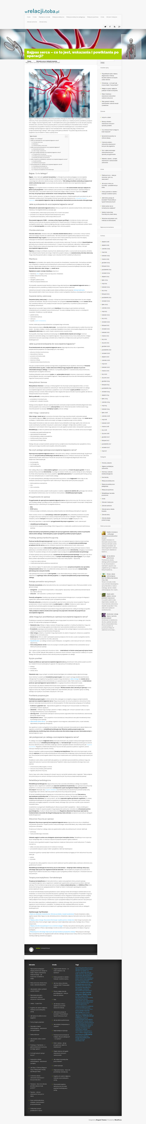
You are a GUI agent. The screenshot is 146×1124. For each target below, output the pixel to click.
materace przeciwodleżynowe (84, 1002)
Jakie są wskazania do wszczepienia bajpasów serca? (45, 140)
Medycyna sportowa (92, 17)
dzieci (85, 979)
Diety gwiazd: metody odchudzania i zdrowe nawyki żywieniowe (110, 103)
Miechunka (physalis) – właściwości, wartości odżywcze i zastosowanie (37, 997)
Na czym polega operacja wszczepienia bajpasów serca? (46, 152)
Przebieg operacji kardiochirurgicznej (42, 155)
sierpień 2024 (105, 276)
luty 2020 (104, 374)
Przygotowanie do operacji (39, 154)
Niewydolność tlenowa (38, 149)
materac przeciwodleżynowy (84, 1007)
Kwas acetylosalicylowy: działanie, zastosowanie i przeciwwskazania (37, 1102)
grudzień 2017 (106, 437)
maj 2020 (104, 363)
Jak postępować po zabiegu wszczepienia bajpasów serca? (46, 164)
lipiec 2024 (105, 280)
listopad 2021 (105, 325)
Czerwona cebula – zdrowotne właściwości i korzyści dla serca (37, 1077)
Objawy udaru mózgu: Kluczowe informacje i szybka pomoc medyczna (52, 920)
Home (28, 17)
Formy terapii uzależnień (37, 1022)
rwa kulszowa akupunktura (84, 1022)
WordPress (118, 1120)
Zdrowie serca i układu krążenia (46, 61)
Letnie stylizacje (58, 1065)
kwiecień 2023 (106, 315)
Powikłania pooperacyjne (39, 162)
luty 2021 (104, 339)
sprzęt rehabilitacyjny (81, 1025)
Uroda (102, 17)
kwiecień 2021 (105, 332)
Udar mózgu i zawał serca (39, 150)
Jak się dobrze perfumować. (61, 1020)
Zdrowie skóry (43, 22)
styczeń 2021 (105, 343)
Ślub (55, 999)
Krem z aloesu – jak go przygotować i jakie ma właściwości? (60, 1045)
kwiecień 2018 (106, 423)
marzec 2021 (105, 336)
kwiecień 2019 (106, 409)
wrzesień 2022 (106, 322)
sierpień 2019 (105, 395)
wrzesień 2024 (106, 273)
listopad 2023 (105, 294)
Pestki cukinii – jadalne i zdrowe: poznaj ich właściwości (109, 596)
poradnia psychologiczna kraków (84, 1019)
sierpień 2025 (105, 245)
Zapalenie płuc (35, 641)
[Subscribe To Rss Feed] (114, 26)
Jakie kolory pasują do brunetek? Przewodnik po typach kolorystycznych (109, 200)
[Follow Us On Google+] (119, 26)
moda (90, 1014)
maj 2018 (104, 419)
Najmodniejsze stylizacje (60, 1030)
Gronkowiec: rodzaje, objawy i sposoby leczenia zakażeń (110, 616)
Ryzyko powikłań (37, 161)
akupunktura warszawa (83, 969)
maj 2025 (104, 252)
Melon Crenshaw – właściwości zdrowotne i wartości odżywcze (109, 96)
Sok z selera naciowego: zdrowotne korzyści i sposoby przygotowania (109, 152)
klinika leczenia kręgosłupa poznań (84, 983)
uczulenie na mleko (85, 1026)
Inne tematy (105, 477)
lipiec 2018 (105, 412)
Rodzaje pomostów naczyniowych (41, 157)
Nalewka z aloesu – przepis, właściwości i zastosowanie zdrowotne (109, 160)
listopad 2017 (105, 440)
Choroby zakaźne (107, 463)
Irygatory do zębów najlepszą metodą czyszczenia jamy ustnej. (38, 1009)
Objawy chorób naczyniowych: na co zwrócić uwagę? (46, 926)
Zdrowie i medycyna (111, 17)
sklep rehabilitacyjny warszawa (84, 1024)
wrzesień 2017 (106, 447)
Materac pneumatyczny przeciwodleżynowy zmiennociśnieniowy (82, 1005)
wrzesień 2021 (106, 329)
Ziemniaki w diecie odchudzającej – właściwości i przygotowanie (38, 1028)
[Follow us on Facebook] (110, 26)
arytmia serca (86, 972)
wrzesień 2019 (106, 391)
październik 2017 (106, 444)
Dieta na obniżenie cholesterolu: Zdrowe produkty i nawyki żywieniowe (52, 914)
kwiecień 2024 (106, 287)
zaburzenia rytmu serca (37, 721)
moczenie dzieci (88, 1009)
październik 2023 (106, 297)
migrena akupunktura (79, 1009)
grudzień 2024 (106, 262)
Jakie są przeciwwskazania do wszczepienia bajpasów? (45, 147)
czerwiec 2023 (106, 308)
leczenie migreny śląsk (81, 996)
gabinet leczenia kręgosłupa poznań (83, 981)
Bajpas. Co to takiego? (37, 138)
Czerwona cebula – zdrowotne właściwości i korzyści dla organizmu (109, 144)
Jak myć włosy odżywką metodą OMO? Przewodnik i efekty (62, 985)
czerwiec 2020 (106, 360)
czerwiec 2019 (106, 402)
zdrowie (88, 1034)
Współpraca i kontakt (44, 17)
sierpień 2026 (105, 241)
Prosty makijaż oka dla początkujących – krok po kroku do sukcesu (61, 993)
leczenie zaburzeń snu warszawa (84, 1000)
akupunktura (78, 967)
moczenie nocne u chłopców (82, 1013)
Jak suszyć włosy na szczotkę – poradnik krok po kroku (110, 185)
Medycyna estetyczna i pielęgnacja (75, 17)
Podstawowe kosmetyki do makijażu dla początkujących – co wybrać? (62, 1037)
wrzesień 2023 (106, 301)
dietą (37, 273)
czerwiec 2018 (106, 416)
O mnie (34, 17)
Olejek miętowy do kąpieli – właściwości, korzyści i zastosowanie (61, 1053)
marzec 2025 (105, 259)
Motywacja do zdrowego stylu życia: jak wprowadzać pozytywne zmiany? (52, 932)
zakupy (81, 1032)
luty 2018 (104, 430)
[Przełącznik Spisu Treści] (65, 136)
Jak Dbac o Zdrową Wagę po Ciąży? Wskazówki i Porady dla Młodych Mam (38, 1069)
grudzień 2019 (106, 381)
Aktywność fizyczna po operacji (40, 167)
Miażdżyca (35, 143)
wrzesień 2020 (106, 353)
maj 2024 (104, 283)
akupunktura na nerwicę (87, 967)
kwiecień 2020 (106, 367)
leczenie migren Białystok (83, 993)
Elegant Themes (101, 1120)
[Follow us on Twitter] (105, 26)
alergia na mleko (81, 970)
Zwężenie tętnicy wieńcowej (40, 145)
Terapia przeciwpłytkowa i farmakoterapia (43, 169)
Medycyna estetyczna (58, 17)
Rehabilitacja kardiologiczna (40, 166)
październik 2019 (106, 388)
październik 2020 (106, 350)
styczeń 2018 (105, 433)
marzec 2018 (105, 426)
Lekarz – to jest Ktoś (36, 1003)
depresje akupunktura (83, 975)
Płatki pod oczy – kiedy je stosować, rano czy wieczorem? (109, 177)
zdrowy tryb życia (79, 290)
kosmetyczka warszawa (83, 985)
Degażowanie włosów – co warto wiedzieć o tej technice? (61, 970)
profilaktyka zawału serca (84, 1021)
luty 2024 (104, 290)
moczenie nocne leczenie (82, 1012)
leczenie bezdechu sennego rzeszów (82, 988)
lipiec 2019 (105, 398)
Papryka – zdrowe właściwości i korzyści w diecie (37, 1094)
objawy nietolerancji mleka (84, 1017)
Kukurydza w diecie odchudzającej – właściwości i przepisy (38, 1061)
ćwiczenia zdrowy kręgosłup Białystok (82, 1037)
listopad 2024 (105, 266)
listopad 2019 (105, 384)
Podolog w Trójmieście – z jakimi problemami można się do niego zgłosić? (38, 1047)
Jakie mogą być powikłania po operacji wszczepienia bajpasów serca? (49, 159)
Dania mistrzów (34, 1034)
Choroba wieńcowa (38, 142)
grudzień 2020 (106, 346)
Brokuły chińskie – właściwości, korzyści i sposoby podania (108, 123)
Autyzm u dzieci (106, 117)
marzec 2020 (105, 370)
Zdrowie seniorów (32, 22)
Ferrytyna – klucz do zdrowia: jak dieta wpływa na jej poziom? (38, 1086)
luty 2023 (104, 318)
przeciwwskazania (43, 344)
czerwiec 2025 (106, 248)
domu (81, 979)
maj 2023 (104, 311)
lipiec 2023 (105, 304)
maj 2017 (104, 451)
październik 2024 (106, 269)
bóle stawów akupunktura (84, 974)
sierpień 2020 (105, 357)
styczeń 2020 (105, 377)
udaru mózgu (74, 679)
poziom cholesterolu (40, 321)
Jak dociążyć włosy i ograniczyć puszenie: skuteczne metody (59, 1005)
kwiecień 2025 (106, 255)
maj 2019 (104, 405)
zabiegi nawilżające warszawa (82, 1030)
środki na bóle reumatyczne (80, 1039)
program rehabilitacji (51, 789)
